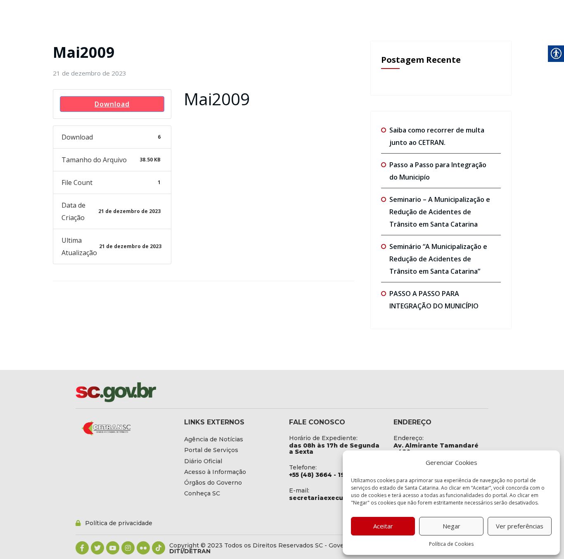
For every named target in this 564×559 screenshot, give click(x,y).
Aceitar (383, 526)
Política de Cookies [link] (451, 543)
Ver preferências (519, 526)
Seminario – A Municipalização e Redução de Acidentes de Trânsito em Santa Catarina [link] (439, 212)
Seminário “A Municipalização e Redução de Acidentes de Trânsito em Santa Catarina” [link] (438, 259)
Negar (451, 526)
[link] (89, 73)
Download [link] (112, 104)
